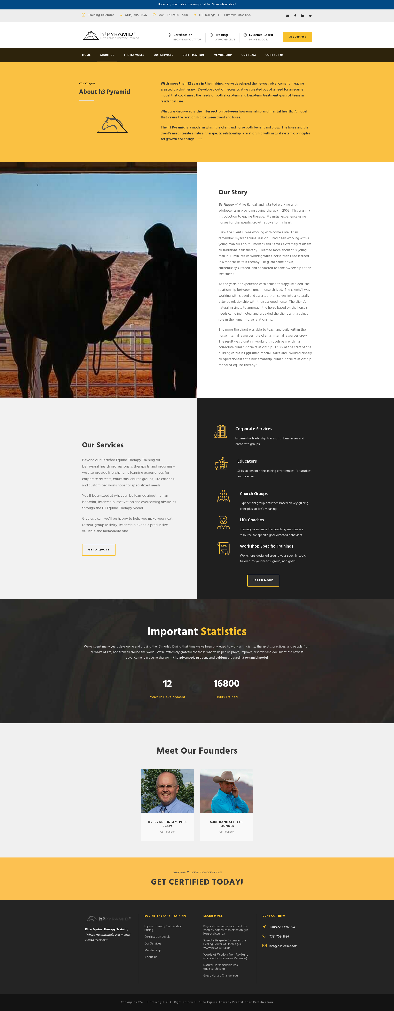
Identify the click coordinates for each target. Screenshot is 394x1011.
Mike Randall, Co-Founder (226, 824)
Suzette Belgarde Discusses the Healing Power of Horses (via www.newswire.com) (224, 944)
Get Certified (297, 37)
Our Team (248, 55)
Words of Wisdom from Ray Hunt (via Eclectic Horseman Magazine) (225, 956)
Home (86, 55)
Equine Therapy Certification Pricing (163, 928)
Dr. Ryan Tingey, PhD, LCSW (167, 824)
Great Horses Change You (220, 975)
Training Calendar (101, 15)
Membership (223, 55)
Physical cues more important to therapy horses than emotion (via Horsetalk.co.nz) (225, 930)
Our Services (163, 55)
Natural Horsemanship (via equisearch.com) (220, 967)
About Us (107, 55)
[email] (287, 16)
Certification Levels (157, 936)
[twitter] (310, 16)
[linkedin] (302, 16)
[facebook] (295, 16)
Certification (193, 55)
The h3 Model (134, 55)
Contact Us (274, 55)
